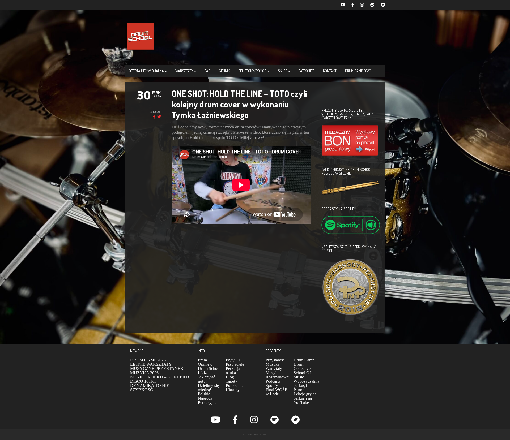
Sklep (282, 70)
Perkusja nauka (233, 370)
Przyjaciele (235, 364)
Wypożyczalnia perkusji (306, 383)
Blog (230, 377)
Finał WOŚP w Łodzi (276, 391)
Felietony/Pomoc (252, 70)
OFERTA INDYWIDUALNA (146, 70)
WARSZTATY (184, 70)
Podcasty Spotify (273, 383)
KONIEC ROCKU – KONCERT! (159, 377)
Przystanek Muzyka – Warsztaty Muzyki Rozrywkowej (278, 368)
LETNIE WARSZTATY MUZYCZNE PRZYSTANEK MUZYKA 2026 (157, 368)
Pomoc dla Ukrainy (235, 387)
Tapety (231, 381)
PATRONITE (306, 70)
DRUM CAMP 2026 (358, 70)
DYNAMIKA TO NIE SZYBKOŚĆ (149, 387)
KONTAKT (330, 70)
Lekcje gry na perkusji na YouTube (305, 398)
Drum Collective (302, 366)
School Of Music (302, 374)
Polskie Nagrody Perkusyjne (207, 398)
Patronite (301, 389)
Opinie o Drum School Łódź (209, 368)
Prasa (202, 360)
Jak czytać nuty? (206, 379)
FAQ (207, 70)
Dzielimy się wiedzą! (208, 387)
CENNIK (224, 70)
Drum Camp (304, 360)
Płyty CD (234, 360)
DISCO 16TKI (143, 381)
